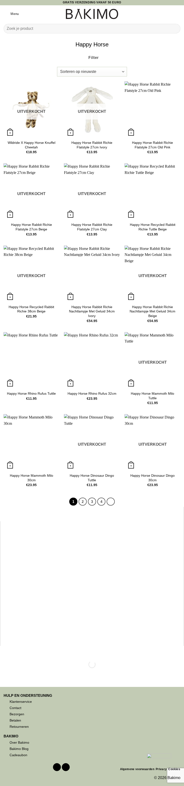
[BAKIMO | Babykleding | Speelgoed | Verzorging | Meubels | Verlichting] (92, 14)
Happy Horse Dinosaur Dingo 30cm (152, 478)
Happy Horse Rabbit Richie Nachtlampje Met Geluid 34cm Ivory (92, 311)
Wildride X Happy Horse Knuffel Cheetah (31, 145)
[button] (11, 14)
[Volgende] (111, 502)
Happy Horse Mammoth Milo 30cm (31, 478)
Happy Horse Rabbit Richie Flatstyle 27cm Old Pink (152, 145)
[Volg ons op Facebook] (57, 767)
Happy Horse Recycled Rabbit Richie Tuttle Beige (152, 227)
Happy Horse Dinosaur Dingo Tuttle (92, 478)
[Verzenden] (174, 28)
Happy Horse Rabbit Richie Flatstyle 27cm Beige (31, 227)
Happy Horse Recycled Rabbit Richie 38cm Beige (31, 309)
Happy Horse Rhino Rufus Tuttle (31, 393)
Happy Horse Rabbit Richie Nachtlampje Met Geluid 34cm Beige (152, 311)
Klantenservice (21, 702)
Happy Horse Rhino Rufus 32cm (92, 393)
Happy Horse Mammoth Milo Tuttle (152, 396)
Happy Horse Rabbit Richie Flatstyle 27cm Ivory (91, 145)
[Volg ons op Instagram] (66, 767)
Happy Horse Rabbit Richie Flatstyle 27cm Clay (91, 227)
